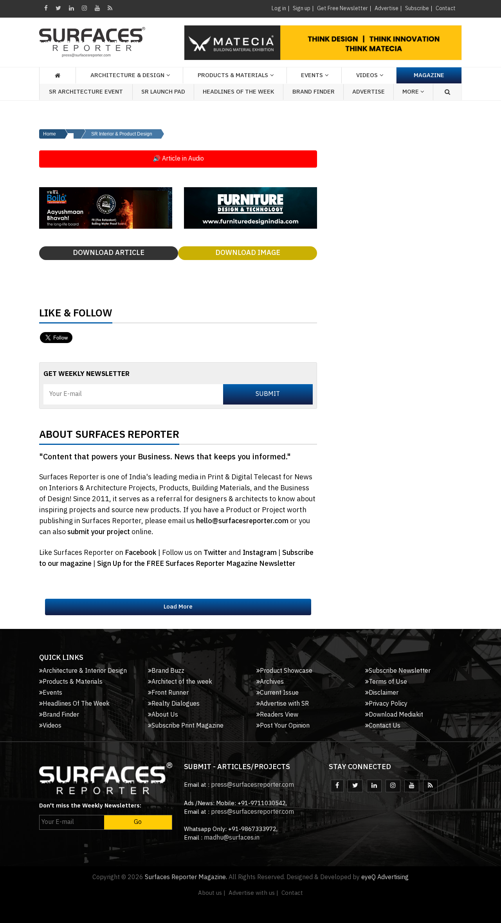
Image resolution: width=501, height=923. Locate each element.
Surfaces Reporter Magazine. (186, 877)
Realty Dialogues (175, 704)
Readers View (279, 715)
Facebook (141, 553)
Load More (178, 607)
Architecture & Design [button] (127, 75)
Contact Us (384, 726)
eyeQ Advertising (385, 877)
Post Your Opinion (285, 726)
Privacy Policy (388, 704)
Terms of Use (388, 682)
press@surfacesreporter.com (252, 785)
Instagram (260, 553)
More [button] (411, 92)
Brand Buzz (167, 671)
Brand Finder (313, 92)
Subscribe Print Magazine (187, 726)
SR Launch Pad (163, 92)
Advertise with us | (253, 893)
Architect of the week (181, 682)
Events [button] (312, 75)
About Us (164, 715)
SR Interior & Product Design (121, 134)
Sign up (301, 8)
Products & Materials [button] (233, 75)
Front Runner (170, 693)
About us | (211, 893)
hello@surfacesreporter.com (242, 521)
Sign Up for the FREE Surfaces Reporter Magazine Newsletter (196, 564)
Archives (272, 682)
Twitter (216, 553)
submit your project (98, 532)
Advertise (386, 8)
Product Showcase (286, 671)
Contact (446, 8)
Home (49, 134)
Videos (367, 75)
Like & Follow (75, 315)
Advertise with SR (284, 704)
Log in (279, 8)
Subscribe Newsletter (400, 671)
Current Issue (279, 693)
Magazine (429, 75)
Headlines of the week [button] (238, 92)
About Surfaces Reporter (109, 436)
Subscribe (417, 8)
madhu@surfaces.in (232, 838)
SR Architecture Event (86, 92)
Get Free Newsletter (342, 8)
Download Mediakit (396, 715)
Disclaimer (383, 693)
